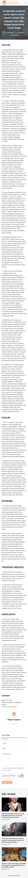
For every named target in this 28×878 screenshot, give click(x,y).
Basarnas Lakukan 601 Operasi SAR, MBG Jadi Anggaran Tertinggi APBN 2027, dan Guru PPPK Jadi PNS (14, 865)
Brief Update (14, 35)
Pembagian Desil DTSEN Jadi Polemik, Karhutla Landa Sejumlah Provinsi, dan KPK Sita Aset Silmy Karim (13, 840)
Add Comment (7, 754)
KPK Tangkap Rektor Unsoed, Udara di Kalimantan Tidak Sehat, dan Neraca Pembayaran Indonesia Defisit (13, 815)
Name (5, 743)
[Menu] (25, 3)
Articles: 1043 (14, 723)
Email (4, 748)
